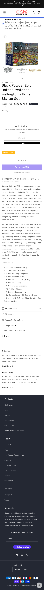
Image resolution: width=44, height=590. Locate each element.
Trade (7, 500)
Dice (6, 410)
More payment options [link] (22, 172)
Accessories (9, 420)
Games (7, 415)
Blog (6, 450)
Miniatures (9, 405)
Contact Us (9, 481)
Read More (6, 366)
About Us (8, 445)
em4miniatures (18, 585)
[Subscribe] (35, 538)
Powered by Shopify (30, 585)
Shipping (13, 107)
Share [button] (6, 336)
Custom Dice (9, 425)
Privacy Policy (10, 470)
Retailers (8, 476)
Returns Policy (10, 465)
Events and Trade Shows (14, 455)
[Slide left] (17, 78)
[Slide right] (26, 78)
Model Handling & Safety (14, 431)
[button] (4, 12)
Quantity (5, 111)
